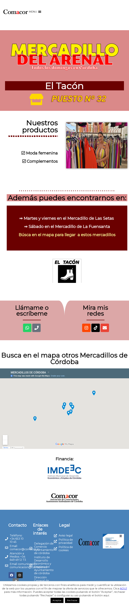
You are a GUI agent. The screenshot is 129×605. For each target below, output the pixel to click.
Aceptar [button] (57, 600)
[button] (33, 11)
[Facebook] (12, 575)
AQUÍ (123, 588)
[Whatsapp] (27, 328)
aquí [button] (106, 595)
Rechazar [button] (72, 600)
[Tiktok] (95, 328)
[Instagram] (86, 328)
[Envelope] (105, 328)
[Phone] (36, 328)
